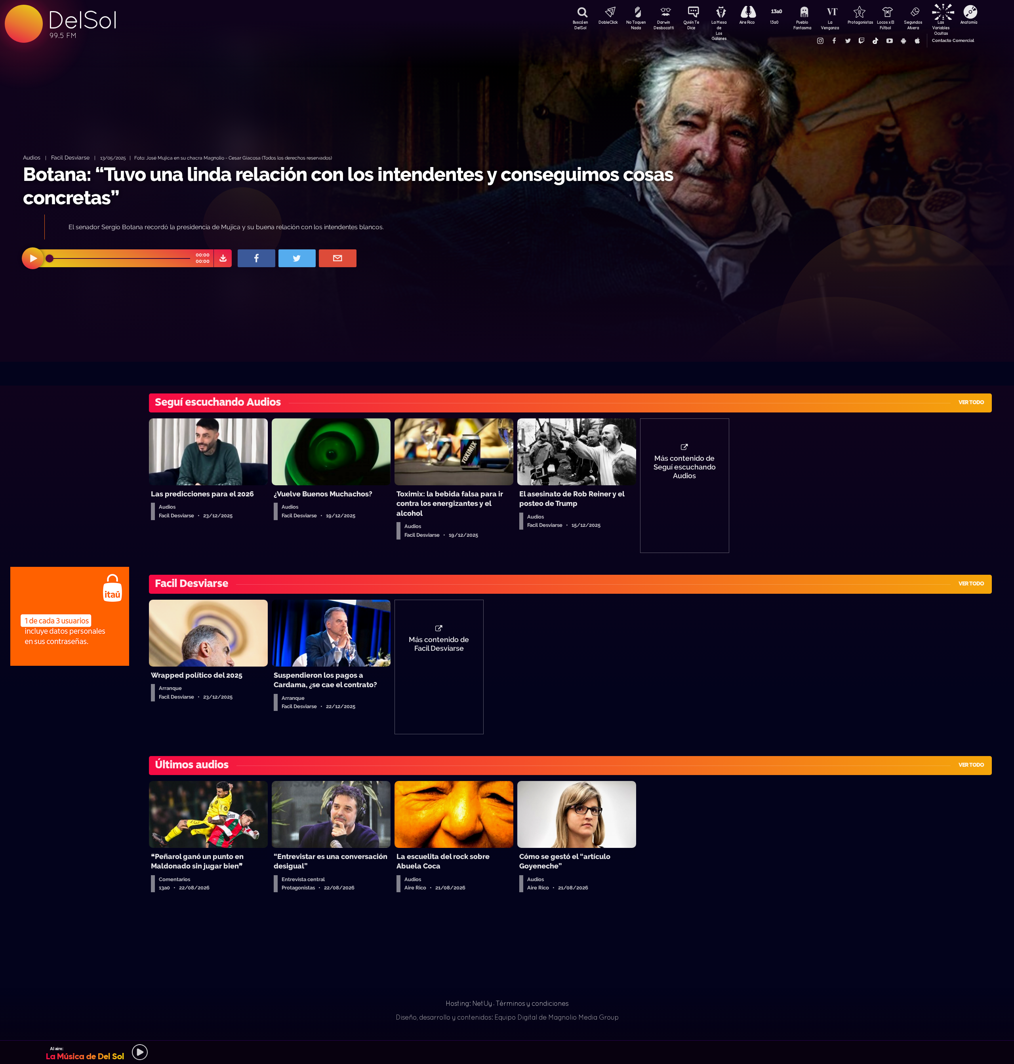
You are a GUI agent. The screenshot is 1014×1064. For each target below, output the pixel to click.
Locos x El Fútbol (885, 25)
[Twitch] (861, 41)
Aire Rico (747, 22)
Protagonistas (857, 22)
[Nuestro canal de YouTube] (889, 41)
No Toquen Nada (636, 25)
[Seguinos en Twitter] (848, 41)
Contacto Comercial (953, 40)
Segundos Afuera (913, 25)
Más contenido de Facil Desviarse (439, 644)
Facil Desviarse (70, 157)
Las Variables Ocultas (940, 26)
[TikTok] (875, 41)
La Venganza (830, 25)
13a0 (774, 22)
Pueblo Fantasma (802, 25)
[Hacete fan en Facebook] (834, 41)
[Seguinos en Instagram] (820, 41)
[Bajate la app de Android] (903, 41)
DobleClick (608, 22)
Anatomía (968, 22)
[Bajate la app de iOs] (917, 41)
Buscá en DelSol (580, 25)
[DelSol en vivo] (507, 1052)
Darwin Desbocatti (663, 25)
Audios (31, 157)
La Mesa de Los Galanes (718, 26)
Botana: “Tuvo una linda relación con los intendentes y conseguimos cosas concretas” (348, 186)
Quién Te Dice (691, 25)
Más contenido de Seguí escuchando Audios (685, 467)
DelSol (82, 20)
